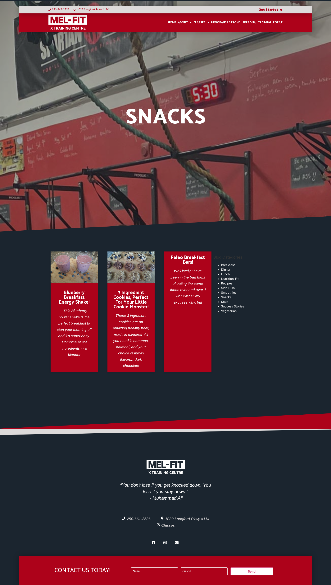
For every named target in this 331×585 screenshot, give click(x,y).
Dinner (225, 269)
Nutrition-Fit (230, 279)
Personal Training (257, 22)
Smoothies (228, 292)
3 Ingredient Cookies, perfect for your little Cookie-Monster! (130, 300)
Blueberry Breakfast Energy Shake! (74, 297)
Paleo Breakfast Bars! (188, 260)
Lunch (225, 274)
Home (172, 22)
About (183, 22)
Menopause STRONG (226, 22)
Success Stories (232, 306)
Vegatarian (229, 311)
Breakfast (228, 265)
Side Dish (228, 288)
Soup (225, 302)
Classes (199, 22)
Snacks (226, 297)
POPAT (278, 22)
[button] (270, 10)
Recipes (226, 283)
